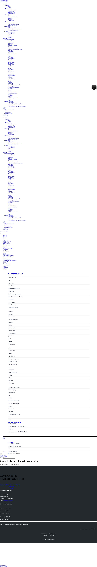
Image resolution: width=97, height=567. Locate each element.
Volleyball (10, 96)
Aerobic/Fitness (11, 40)
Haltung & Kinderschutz (13, 17)
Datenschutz (25, 524)
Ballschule (10, 44)
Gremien (10, 19)
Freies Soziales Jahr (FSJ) (13, 24)
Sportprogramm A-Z (9, 39)
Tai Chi (9, 90)
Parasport (10, 77)
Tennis (9, 94)
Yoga (9, 100)
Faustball (10, 55)
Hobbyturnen (10, 63)
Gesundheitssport (11, 58)
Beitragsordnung (11, 12)
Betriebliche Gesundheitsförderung (15, 49)
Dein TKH (5, 4)
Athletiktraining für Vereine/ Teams (15, 103)
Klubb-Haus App (11, 33)
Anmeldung (5, 115)
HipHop (9, 61)
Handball (10, 59)
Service (6, 31)
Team (9, 15)
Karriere (7, 21)
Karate (9, 68)
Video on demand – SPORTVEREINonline (17, 106)
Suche (1, 457)
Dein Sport (5, 38)
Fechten (9, 56)
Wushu (9, 99)
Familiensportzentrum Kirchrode (14, 29)
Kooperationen (11, 20)
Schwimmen (10, 88)
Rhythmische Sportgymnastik (14, 84)
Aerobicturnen (11, 42)
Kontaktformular (11, 32)
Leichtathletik (11, 74)
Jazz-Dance (10, 65)
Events (9, 7)
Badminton (10, 43)
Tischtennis (10, 95)
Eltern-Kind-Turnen (12, 53)
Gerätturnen (10, 57)
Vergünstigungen (11, 13)
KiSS (9, 70)
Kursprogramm (11, 102)
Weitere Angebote (9, 101)
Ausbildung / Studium (12, 25)
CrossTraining (11, 52)
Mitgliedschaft (8, 8)
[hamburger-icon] (0, 233)
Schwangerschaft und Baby (13, 87)
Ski (8, 89)
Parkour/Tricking (11, 78)
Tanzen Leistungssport (12, 93)
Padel (9, 76)
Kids (4, 108)
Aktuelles (7, 5)
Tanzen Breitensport (12, 91)
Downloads (10, 36)
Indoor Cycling (11, 64)
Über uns (7, 14)
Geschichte (10, 18)
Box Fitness (10, 50)
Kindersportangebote (9, 109)
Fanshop (9, 37)
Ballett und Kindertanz (12, 45)
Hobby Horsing (11, 62)
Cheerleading (10, 51)
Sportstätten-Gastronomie (13, 30)
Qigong (9, 81)
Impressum (18, 524)
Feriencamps (8, 112)
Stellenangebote (11, 23)
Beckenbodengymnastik (13, 48)
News (9, 6)
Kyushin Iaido (11, 71)
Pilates (9, 80)
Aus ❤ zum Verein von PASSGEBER (88, 529)
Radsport (10, 82)
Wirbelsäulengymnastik (13, 97)
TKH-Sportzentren (12, 27)
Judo (9, 67)
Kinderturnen (10, 69)
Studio (4, 107)
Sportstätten (7, 26)
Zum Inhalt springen (4, 0)
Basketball (10, 46)
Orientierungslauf (11, 75)
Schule (4, 114)
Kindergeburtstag (8, 113)
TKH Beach (10, 105)
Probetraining (11, 11)
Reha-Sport (10, 83)
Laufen (9, 72)
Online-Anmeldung (12, 9)
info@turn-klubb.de (8, 500)
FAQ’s (9, 34)
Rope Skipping (11, 86)
